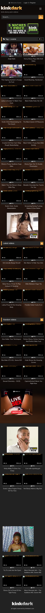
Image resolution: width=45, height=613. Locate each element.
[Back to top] (38, 607)
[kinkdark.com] (18, 8)
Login (25, 3)
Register (33, 3)
